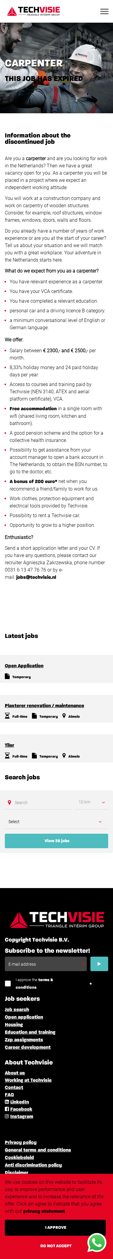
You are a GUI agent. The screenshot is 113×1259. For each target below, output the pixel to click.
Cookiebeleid (19, 1157)
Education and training (30, 1032)
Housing (14, 1024)
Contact (14, 1087)
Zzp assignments (24, 1040)
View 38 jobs (57, 841)
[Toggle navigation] (105, 11)
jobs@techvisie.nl (36, 577)
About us (15, 1073)
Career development (28, 1047)
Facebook (21, 1109)
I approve (55, 1227)
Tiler (9, 745)
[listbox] (91, 802)
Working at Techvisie (28, 1080)
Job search (17, 1009)
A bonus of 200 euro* (33, 481)
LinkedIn (19, 1102)
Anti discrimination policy (33, 1165)
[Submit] (99, 964)
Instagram (21, 1116)
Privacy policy (20, 1142)
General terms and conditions (38, 1150)
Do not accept (55, 1246)
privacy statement (44, 1211)
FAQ (9, 1095)
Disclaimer (16, 1172)
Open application (24, 1017)
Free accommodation (33, 409)
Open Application (24, 666)
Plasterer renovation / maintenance (44, 706)
